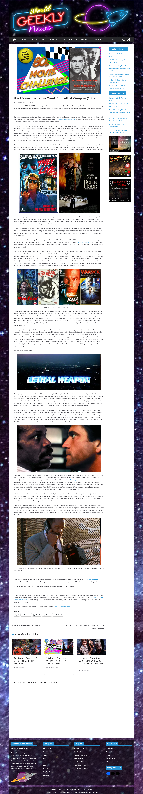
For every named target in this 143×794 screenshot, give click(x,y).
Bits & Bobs (73, 40)
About (21, 40)
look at (83, 242)
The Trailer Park (80, 765)
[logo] (24, 773)
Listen (51, 40)
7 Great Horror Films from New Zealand (27, 625)
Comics (45, 755)
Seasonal (97, 40)
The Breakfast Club (75, 480)
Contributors (110, 748)
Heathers (66, 480)
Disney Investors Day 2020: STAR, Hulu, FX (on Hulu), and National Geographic (85, 627)
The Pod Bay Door (80, 755)
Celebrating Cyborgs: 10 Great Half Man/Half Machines (25, 661)
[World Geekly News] (71, 2)
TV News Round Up (81, 768)
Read (42, 40)
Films (45, 758)
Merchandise (112, 40)
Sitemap (108, 762)
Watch (31, 40)
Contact (108, 755)
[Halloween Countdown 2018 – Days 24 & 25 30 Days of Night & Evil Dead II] (91, 640)
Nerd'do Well (78, 752)
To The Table (78, 762)
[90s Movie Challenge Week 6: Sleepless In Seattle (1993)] (59, 640)
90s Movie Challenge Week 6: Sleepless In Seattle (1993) (56, 661)
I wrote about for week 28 (65, 119)
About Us (109, 752)
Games (45, 762)
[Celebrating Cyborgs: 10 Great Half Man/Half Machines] (26, 640)
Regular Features (49, 772)
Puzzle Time (78, 758)
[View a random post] (128, 39)
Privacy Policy (111, 758)
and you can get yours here (62, 606)
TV (44, 778)
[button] (24, 39)
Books (45, 752)
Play (62, 40)
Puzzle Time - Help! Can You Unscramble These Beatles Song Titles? (119, 68)
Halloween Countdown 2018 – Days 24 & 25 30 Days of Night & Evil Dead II (91, 662)
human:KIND (79, 748)
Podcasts (46, 768)
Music (45, 765)
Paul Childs (31, 102)
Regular (84, 40)
